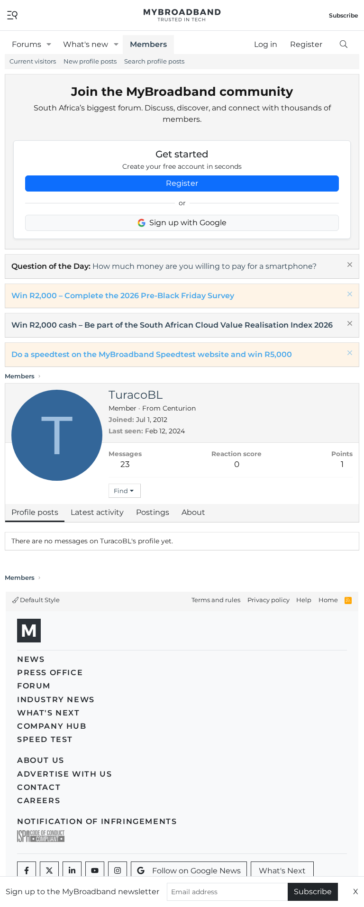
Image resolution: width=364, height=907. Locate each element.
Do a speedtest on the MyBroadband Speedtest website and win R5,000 (151, 354)
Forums (26, 44)
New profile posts (90, 61)
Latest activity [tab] (97, 512)
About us (40, 760)
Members (148, 44)
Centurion (179, 408)
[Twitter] (49, 870)
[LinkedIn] (72, 870)
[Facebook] (26, 870)
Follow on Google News (196, 870)
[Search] (343, 44)
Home (328, 600)
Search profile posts (154, 61)
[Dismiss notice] (349, 266)
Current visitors (32, 61)
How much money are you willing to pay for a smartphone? (204, 266)
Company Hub (52, 726)
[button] (49, 44)
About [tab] (193, 512)
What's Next (48, 712)
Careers (38, 800)
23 (125, 464)
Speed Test (45, 739)
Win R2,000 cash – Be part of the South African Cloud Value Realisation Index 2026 (172, 325)
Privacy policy (268, 600)
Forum (34, 685)
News (31, 659)
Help (303, 600)
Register (182, 183)
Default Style (39, 600)
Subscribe (313, 891)
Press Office (50, 672)
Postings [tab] (152, 512)
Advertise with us (64, 774)
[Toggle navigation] (12, 14)
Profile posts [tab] (34, 512)
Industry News (56, 699)
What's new (85, 44)
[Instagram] (117, 870)
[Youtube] (94, 870)
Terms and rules (215, 600)
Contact (39, 787)
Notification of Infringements (97, 821)
